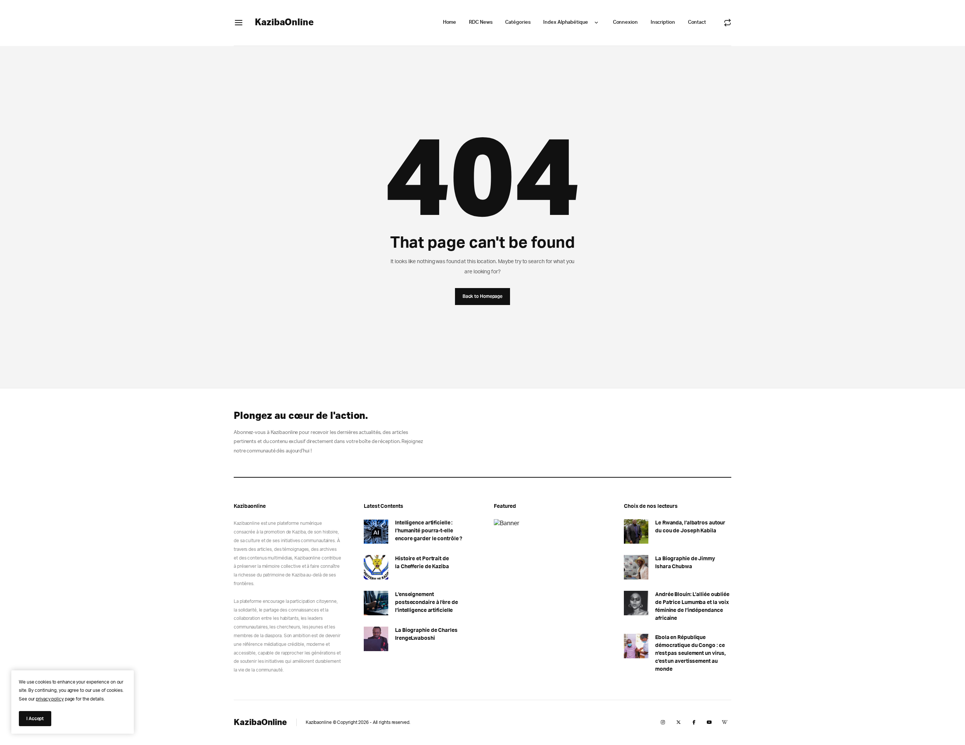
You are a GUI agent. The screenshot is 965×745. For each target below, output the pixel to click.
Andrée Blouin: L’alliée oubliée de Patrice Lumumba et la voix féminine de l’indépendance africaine (692, 606)
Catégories (517, 22)
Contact (697, 22)
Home (449, 22)
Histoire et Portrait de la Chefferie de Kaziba (422, 562)
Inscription (663, 22)
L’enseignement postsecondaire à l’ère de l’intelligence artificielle (426, 602)
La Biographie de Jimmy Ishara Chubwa (685, 562)
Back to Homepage (482, 296)
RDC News (480, 22)
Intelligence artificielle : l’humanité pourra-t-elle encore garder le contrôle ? (428, 530)
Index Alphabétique (565, 22)
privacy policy (50, 699)
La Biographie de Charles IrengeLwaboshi (426, 634)
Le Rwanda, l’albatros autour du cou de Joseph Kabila (690, 526)
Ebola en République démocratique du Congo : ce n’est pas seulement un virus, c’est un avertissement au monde (690, 653)
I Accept (35, 718)
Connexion (625, 22)
